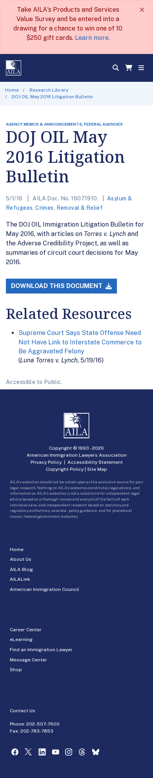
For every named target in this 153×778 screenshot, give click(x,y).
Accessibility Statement (95, 462)
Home (12, 90)
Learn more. (92, 37)
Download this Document (57, 286)
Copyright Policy (65, 469)
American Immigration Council (44, 589)
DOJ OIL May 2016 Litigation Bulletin (52, 96)
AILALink (20, 579)
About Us (20, 559)
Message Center (28, 660)
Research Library (48, 90)
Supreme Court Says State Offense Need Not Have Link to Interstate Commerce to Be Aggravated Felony (80, 342)
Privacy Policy (46, 462)
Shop (16, 669)
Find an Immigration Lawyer (41, 649)
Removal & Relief (79, 208)
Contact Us (22, 710)
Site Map (97, 469)
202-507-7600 (43, 724)
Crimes (44, 208)
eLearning (21, 639)
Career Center (26, 629)
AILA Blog (21, 569)
